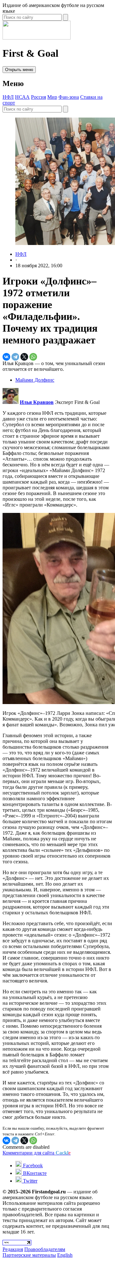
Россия (38, 97)
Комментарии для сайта (37, 1152)
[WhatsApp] (33, 357)
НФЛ (8, 97)
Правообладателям (44, 1249)
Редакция (13, 1249)
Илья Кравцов (37, 402)
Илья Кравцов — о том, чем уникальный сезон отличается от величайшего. (54, 366)
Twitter (29, 1181)
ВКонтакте (34, 1173)
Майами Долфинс (34, 380)
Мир (52, 97)
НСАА (22, 97)
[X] (24, 357)
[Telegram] (15, 357)
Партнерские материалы (29, 1255)
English (65, 1255)
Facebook (32, 1165)
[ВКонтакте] (6, 357)
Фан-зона (68, 97)
